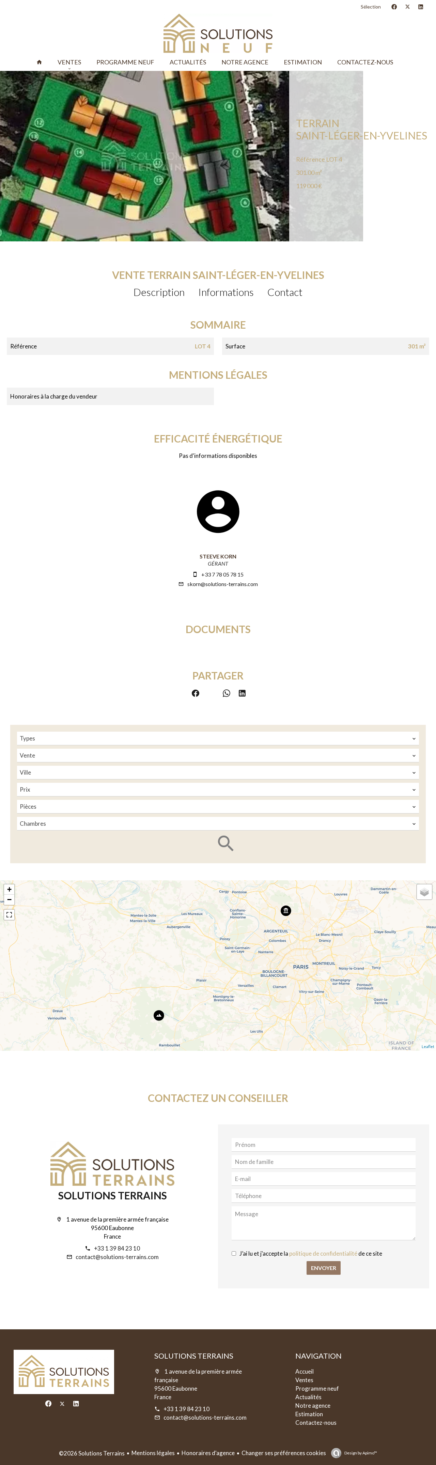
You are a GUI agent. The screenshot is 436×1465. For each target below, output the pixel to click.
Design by (360, 1452)
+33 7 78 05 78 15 (222, 574)
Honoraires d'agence (208, 1452)
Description (159, 292)
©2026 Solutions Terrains (92, 1453)
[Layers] (424, 891)
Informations (226, 292)
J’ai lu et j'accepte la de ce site (310, 1253)
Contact (284, 292)
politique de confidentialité (323, 1253)
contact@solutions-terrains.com (117, 1256)
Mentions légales (153, 1452)
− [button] (9, 899)
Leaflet (428, 1046)
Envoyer (323, 1268)
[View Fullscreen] (9, 915)
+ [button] (9, 889)
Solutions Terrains (112, 1195)
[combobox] (218, 738)
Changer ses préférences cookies (284, 1452)
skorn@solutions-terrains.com (222, 584)
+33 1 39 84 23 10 (117, 1248)
